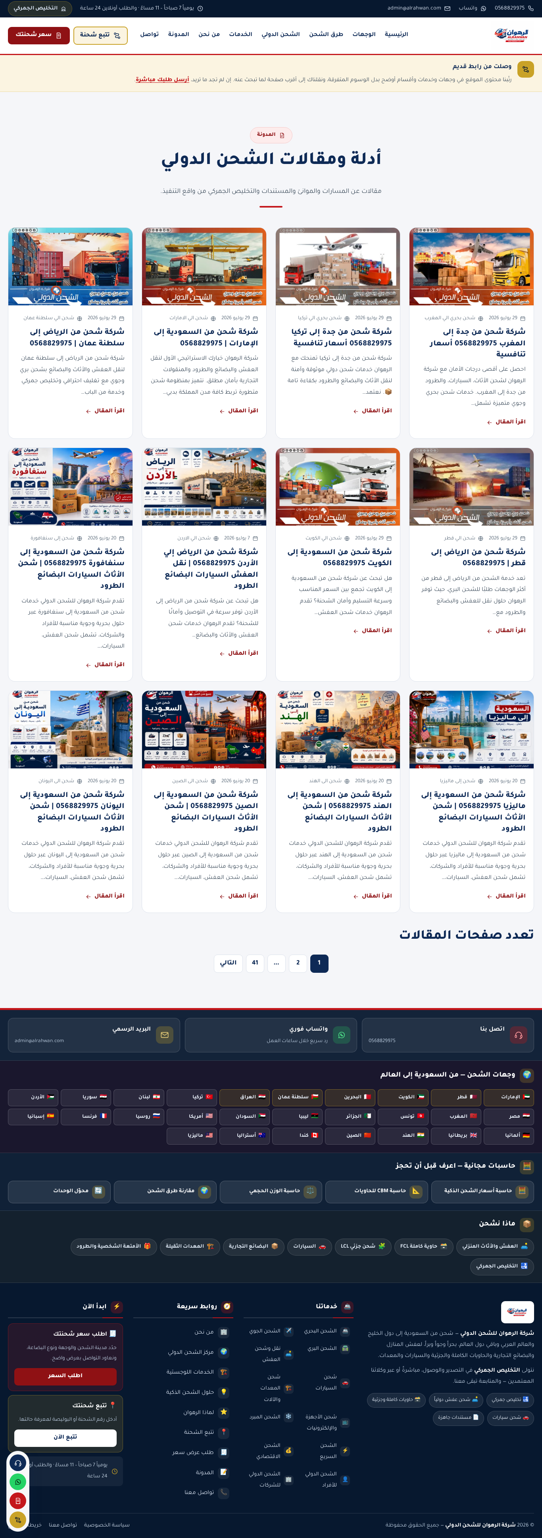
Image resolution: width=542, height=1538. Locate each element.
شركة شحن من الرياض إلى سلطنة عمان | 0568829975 (77, 338)
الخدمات (240, 35)
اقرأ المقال (511, 422)
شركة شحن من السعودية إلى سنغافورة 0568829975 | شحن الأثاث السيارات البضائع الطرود (71, 570)
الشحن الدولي (280, 35)
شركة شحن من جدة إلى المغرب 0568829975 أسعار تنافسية (478, 344)
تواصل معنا (63, 1525)
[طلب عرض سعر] (18, 1500)
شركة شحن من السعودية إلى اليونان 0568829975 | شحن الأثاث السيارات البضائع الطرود (72, 812)
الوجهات (364, 35)
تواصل (149, 35)
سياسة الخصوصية (107, 1525)
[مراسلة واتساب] (18, 1481)
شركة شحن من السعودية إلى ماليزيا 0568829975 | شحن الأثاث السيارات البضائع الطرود (473, 812)
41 (255, 963)
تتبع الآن (65, 1438)
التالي (228, 963)
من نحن (209, 35)
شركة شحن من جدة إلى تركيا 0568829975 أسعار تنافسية (341, 338)
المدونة (178, 35)
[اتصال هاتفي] (18, 1462)
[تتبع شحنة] (18, 1519)
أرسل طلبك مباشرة (162, 80)
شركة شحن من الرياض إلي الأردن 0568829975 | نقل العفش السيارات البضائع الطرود (210, 570)
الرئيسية (396, 35)
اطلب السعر (65, 1376)
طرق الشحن (326, 35)
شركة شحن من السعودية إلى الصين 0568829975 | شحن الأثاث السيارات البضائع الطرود (206, 812)
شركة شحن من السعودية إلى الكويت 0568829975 (339, 558)
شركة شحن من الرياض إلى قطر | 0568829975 (478, 558)
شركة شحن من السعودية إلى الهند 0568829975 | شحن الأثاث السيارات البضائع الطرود (339, 812)
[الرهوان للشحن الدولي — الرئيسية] (512, 35)
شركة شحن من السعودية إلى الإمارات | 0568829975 (206, 338)
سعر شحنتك (33, 35)
